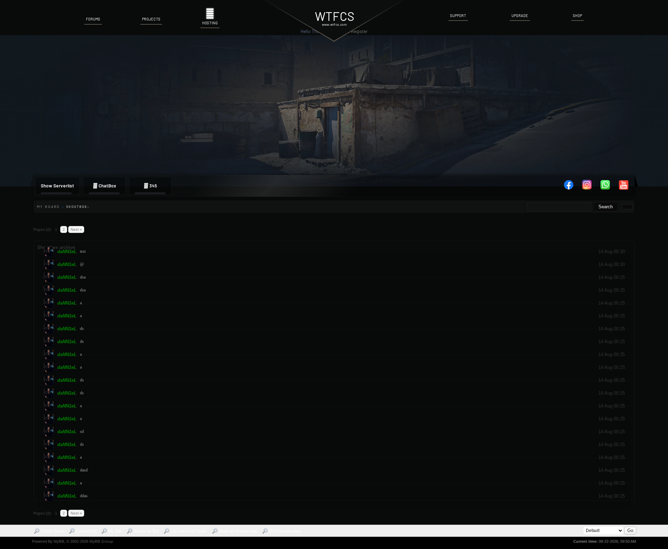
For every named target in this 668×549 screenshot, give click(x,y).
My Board (48, 206)
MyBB (59, 541)
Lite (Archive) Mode (188, 531)
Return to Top (146, 531)
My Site (115, 531)
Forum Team (52, 531)
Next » (76, 229)
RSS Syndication (285, 531)
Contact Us (86, 531)
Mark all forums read (238, 531)
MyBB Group (101, 541)
